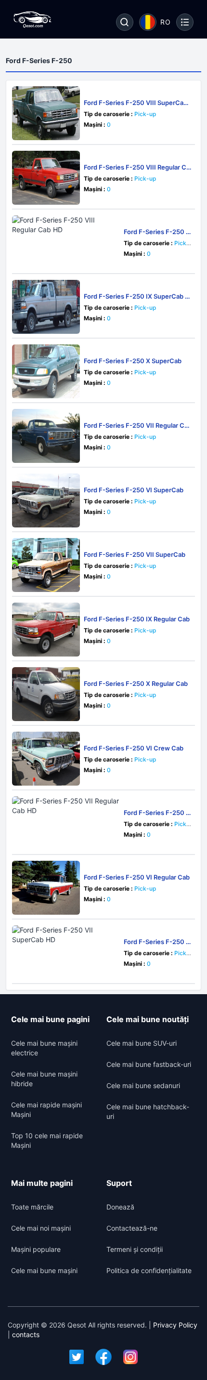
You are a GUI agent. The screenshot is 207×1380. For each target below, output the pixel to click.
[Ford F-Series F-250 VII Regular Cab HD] (66, 823)
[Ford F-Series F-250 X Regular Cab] (46, 694)
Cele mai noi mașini (41, 1228)
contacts (25, 1334)
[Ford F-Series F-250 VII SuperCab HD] (66, 952)
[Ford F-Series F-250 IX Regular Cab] (46, 630)
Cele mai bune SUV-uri (141, 1043)
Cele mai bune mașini (44, 1270)
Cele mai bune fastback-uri (148, 1064)
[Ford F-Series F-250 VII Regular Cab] (46, 436)
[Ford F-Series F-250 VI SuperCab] (46, 500)
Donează (120, 1207)
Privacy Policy (175, 1325)
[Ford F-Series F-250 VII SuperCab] (46, 565)
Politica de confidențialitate (149, 1270)
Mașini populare (36, 1249)
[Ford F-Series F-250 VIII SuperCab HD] (46, 113)
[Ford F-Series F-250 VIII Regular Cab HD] (66, 242)
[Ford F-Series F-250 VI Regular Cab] (46, 888)
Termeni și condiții (134, 1249)
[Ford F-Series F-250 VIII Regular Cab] (46, 178)
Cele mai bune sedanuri (143, 1085)
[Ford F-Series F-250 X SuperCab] (46, 371)
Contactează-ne (131, 1228)
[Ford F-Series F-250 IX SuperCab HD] (46, 307)
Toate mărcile (32, 1207)
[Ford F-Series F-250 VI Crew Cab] (46, 759)
